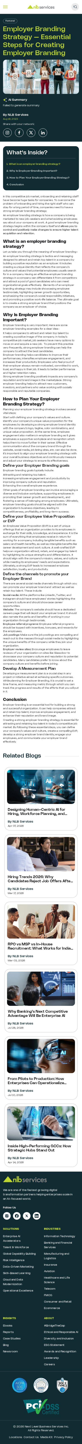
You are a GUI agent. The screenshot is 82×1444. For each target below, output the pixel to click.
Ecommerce (52, 1308)
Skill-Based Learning (16, 1273)
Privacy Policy (63, 1437)
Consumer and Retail (58, 1302)
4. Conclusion (15, 184)
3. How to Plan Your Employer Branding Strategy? (37, 178)
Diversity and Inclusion (59, 1339)
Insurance (50, 1265)
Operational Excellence (18, 1291)
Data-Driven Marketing (18, 1267)
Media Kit (46, 1437)
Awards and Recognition (60, 1351)
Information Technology (59, 1236)
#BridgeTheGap (54, 1326)
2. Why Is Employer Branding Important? (31, 171)
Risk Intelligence (13, 1260)
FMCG (48, 1295)
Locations (15, 1437)
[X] (31, 132)
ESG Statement (54, 1345)
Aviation (49, 1271)
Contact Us (31, 1437)
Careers (49, 1364)
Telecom (49, 1289)
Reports (8, 1332)
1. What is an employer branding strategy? (33, 164)
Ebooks (8, 1326)
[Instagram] (7, 132)
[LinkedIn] (43, 132)
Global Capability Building (19, 1254)
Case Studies (12, 1339)
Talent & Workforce (16, 1247)
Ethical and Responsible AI (61, 1332)
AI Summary (17, 99)
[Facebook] (19, 132)
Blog (6, 1345)
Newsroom (10, 1351)
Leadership (51, 1358)
